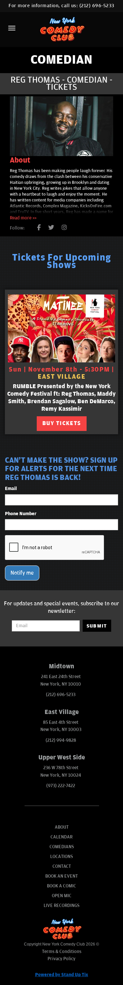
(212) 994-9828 (61, 740)
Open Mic (62, 895)
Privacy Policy (61, 958)
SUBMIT (97, 626)
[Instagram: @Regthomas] (64, 228)
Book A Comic (61, 886)
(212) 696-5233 (96, 5)
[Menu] (12, 28)
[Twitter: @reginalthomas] (51, 228)
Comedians (62, 847)
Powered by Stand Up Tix (61, 974)
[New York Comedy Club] (61, 29)
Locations (61, 856)
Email (11, 488)
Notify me (22, 573)
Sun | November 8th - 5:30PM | (61, 373)
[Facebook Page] (39, 228)
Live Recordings (61, 905)
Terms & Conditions (61, 951)
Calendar (61, 837)
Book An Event (61, 876)
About (62, 827)
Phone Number (20, 513)
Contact (61, 866)
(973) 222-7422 (60, 785)
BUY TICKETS (61, 423)
